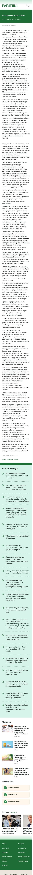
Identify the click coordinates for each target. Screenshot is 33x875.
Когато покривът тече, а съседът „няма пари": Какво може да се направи (16, 684)
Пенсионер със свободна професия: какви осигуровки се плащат (16, 476)
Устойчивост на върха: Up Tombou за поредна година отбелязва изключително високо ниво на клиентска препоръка (16, 512)
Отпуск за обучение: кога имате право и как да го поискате (15, 649)
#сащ (4, 459)
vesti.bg (12, 812)
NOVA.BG (4, 865)
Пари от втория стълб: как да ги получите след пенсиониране (16, 672)
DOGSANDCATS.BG (24, 857)
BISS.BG (4, 861)
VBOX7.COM (5, 848)
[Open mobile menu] (28, 6)
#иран (16, 459)
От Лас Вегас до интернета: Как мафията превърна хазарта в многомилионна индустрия (17, 597)
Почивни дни (12, 794)
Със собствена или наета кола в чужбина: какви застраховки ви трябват (15, 487)
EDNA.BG (21, 844)
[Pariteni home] (9, 6)
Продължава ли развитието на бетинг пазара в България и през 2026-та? (17, 637)
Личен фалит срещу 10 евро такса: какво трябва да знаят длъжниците (16, 695)
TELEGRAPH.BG (23, 861)
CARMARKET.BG (7, 857)
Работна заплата (13, 787)
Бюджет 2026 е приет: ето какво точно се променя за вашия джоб (16, 526)
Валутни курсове (13, 802)
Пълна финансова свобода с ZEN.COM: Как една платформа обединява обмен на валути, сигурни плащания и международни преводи (17, 623)
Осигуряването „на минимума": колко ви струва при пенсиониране (16, 547)
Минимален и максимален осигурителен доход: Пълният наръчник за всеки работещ (16, 560)
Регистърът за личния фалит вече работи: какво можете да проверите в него (17, 499)
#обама (10, 459)
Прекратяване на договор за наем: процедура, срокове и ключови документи (17, 661)
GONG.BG (5, 852)
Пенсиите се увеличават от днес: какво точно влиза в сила (17, 610)
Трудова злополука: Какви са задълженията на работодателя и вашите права (16, 708)
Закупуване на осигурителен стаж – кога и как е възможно (17, 572)
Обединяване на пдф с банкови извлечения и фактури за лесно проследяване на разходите (16, 583)
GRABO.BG (21, 852)
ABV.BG (4, 844)
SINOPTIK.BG (22, 848)
